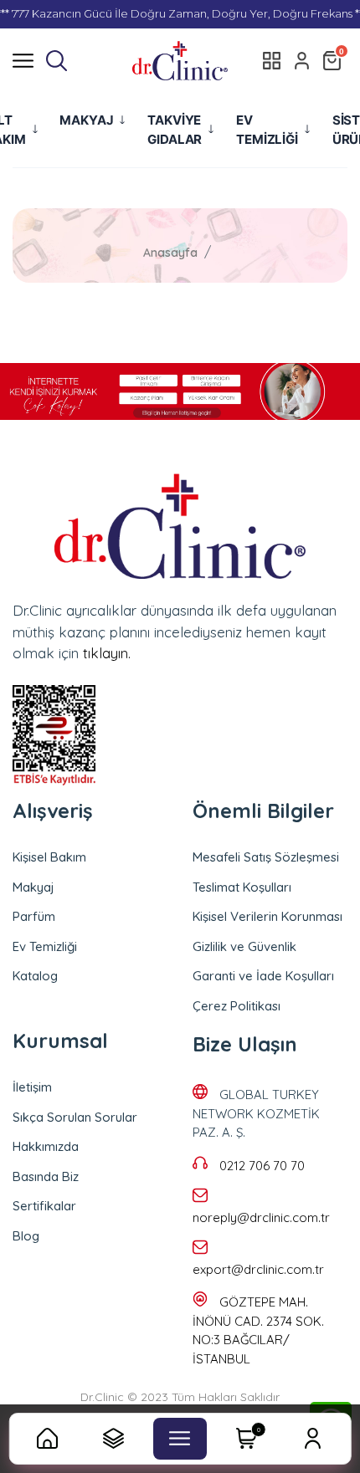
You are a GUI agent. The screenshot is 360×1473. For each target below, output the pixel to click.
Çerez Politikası (236, 1006)
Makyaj (33, 887)
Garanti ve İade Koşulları (263, 976)
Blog (26, 1236)
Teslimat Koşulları (242, 887)
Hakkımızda (46, 1146)
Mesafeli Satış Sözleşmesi (266, 857)
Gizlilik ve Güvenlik (244, 946)
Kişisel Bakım (49, 857)
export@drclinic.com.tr (258, 1269)
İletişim (32, 1087)
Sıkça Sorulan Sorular (75, 1117)
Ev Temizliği (45, 946)
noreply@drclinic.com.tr (261, 1217)
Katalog (35, 976)
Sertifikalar (44, 1206)
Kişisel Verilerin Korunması (267, 916)
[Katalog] (272, 60)
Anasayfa (170, 252)
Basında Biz (46, 1176)
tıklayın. (107, 653)
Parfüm (34, 916)
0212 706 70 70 (262, 1166)
